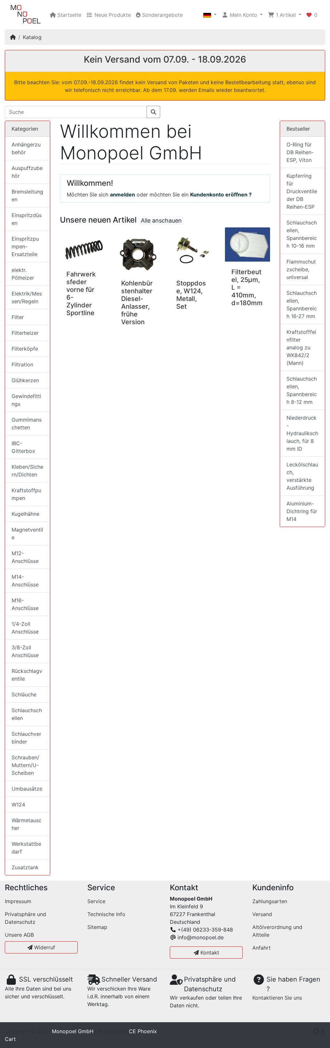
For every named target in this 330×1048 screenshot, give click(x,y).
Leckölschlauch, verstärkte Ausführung (302, 476)
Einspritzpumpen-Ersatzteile (25, 246)
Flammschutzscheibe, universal (301, 269)
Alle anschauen (161, 220)
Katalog (32, 37)
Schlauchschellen (27, 714)
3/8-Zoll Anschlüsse (25, 651)
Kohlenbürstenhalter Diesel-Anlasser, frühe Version (137, 302)
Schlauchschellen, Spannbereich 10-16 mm (301, 234)
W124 (18, 804)
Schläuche (24, 694)
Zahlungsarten (269, 901)
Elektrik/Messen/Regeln (27, 297)
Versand (262, 914)
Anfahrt (261, 947)
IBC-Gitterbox (23, 447)
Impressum (18, 901)
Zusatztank (25, 867)
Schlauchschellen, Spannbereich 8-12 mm (301, 390)
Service (96, 901)
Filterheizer (25, 333)
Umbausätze (27, 788)
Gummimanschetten (27, 423)
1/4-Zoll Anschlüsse (25, 628)
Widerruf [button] (44, 947)
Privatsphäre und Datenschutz (25, 918)
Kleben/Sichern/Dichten (27, 471)
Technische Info (106, 914)
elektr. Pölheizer (23, 274)
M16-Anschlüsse (25, 604)
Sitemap (97, 927)
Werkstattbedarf (26, 848)
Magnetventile (27, 533)
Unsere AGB (19, 935)
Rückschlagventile (27, 675)
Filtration (22, 364)
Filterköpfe (25, 348)
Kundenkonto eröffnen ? (221, 194)
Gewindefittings (26, 400)
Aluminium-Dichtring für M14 (301, 511)
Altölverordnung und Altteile (277, 931)
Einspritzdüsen (27, 219)
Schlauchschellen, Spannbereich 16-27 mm (301, 304)
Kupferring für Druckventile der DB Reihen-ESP (301, 191)
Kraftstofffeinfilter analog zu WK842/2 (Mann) (301, 347)
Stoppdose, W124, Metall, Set (191, 294)
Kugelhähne (25, 514)
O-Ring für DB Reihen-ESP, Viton (300, 152)
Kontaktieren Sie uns (277, 997)
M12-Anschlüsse (25, 557)
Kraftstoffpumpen (26, 494)
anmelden (122, 194)
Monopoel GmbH (72, 1031)
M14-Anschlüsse (25, 581)
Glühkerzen (25, 380)
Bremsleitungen (27, 195)
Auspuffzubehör (27, 172)
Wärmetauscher (27, 824)
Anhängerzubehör (26, 148)
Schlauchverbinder (26, 738)
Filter (18, 317)
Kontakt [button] (209, 952)
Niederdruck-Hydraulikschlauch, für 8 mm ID (302, 433)
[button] (210, 14)
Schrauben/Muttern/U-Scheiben (25, 765)
